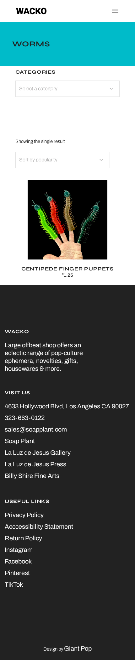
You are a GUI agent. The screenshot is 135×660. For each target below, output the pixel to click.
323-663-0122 (25, 417)
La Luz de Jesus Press (35, 464)
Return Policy (23, 538)
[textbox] (67, 88)
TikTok (14, 584)
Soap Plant (20, 440)
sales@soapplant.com (36, 429)
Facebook (18, 561)
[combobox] (62, 160)
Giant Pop (78, 648)
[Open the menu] (115, 11)
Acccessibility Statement (39, 526)
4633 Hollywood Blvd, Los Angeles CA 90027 (67, 406)
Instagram (19, 549)
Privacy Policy (24, 514)
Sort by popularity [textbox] (38, 159)
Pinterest (17, 572)
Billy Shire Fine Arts (32, 475)
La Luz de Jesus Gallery (38, 452)
